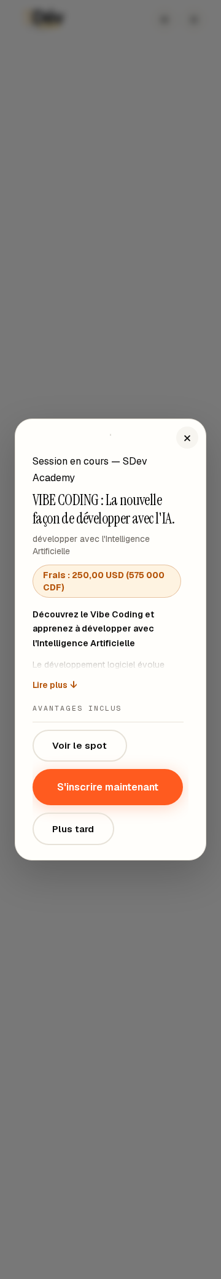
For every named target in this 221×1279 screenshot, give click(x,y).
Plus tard (73, 829)
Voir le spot (79, 745)
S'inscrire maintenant (107, 787)
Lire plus (55, 685)
